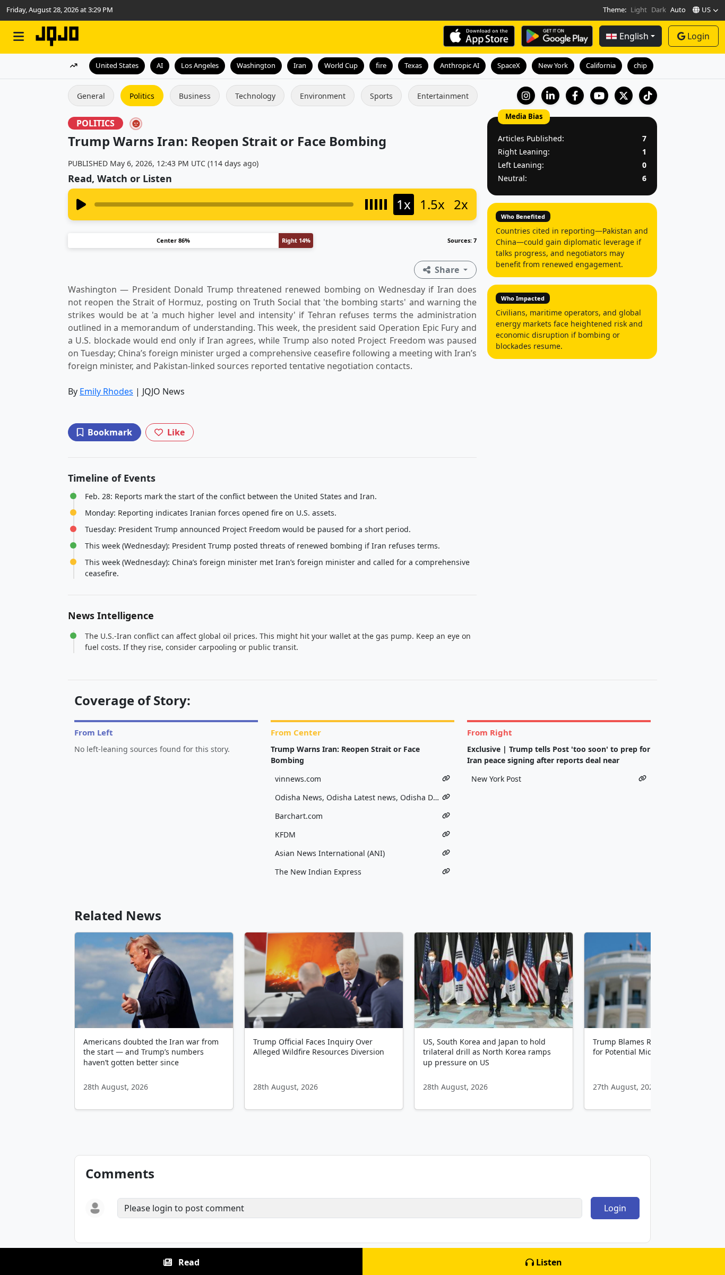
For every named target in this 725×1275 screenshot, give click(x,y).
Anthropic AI (459, 65)
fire (381, 65)
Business (195, 96)
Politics (142, 96)
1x (403, 204)
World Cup (341, 65)
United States (117, 65)
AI (160, 65)
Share (447, 270)
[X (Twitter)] (624, 96)
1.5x (432, 204)
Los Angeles (200, 65)
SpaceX (508, 65)
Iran (300, 65)
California (601, 65)
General (91, 96)
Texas (413, 65)
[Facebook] (575, 96)
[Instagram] (526, 96)
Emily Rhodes (106, 391)
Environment (323, 96)
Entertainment (443, 96)
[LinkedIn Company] (550, 96)
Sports (381, 96)
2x (461, 204)
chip (640, 65)
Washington (256, 65)
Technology (255, 96)
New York (553, 65)
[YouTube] (599, 96)
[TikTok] (648, 96)
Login (698, 36)
